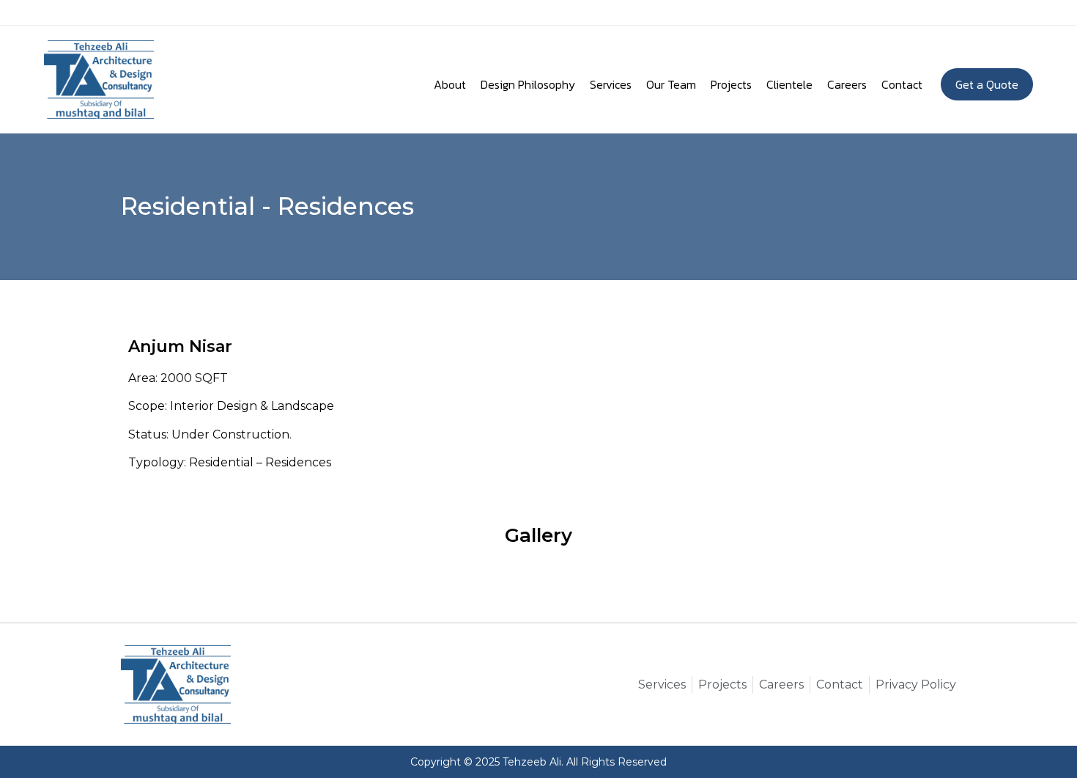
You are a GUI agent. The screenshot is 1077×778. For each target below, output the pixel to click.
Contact (901, 84)
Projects (731, 84)
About (450, 84)
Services (611, 84)
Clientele (789, 84)
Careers (847, 84)
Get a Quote (986, 84)
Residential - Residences (267, 206)
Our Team (671, 84)
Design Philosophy (528, 84)
